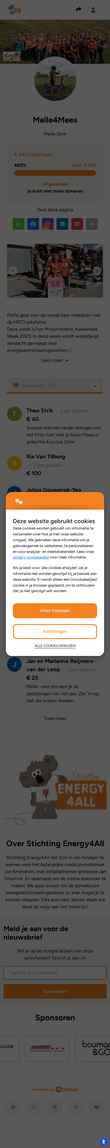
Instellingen (55, 631)
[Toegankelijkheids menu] (103, 1141)
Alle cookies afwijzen (55, 646)
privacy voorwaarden (31, 557)
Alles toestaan (55, 610)
